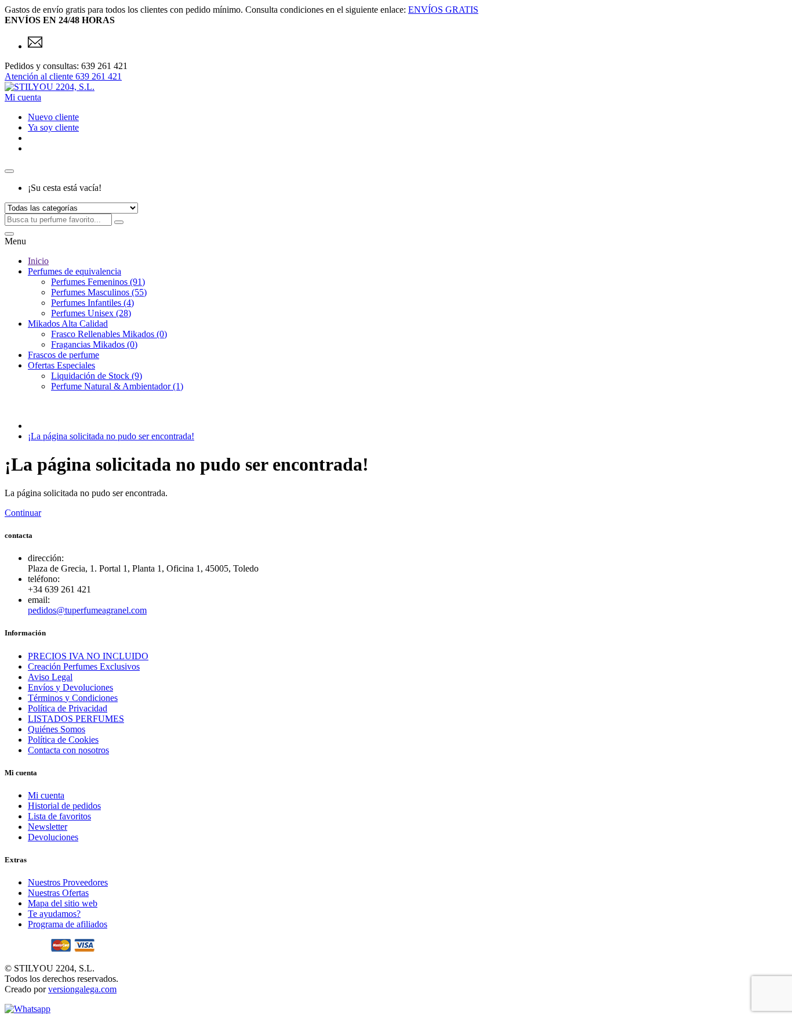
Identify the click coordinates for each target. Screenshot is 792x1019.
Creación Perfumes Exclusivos (84, 666)
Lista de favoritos (59, 816)
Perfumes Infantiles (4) (92, 303)
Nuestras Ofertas (58, 893)
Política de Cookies (63, 740)
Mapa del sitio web (62, 903)
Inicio (38, 261)
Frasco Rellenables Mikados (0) (109, 334)
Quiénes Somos (56, 729)
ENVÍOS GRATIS (443, 10)
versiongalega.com (82, 989)
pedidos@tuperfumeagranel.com (87, 610)
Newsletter (47, 827)
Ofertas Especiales (61, 365)
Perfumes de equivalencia (74, 271)
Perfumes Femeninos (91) (98, 282)
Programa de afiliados (67, 924)
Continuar (23, 513)
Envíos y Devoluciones (70, 687)
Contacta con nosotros (68, 750)
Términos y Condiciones (73, 698)
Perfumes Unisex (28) (91, 313)
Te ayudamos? (54, 914)
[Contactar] (35, 46)
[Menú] (9, 234)
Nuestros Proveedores (68, 882)
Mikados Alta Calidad (68, 323)
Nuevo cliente (53, 117)
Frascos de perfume (63, 355)
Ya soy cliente (53, 127)
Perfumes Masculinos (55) (99, 292)
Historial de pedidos (64, 806)
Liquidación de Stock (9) (96, 376)
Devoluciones (53, 837)
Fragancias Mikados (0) (94, 344)
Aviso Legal (50, 677)
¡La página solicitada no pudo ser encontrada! (111, 436)
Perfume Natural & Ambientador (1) (117, 386)
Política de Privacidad (67, 708)
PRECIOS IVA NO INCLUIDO (88, 656)
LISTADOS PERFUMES (76, 719)
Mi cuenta (46, 795)
